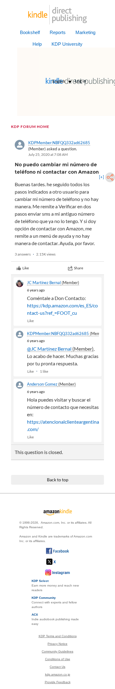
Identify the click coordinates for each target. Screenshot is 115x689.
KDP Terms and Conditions (58, 636)
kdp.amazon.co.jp (57, 674)
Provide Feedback (58, 682)
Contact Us (57, 666)
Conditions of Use (57, 659)
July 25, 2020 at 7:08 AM (48, 154)
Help (37, 44)
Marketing (85, 32)
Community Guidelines (57, 651)
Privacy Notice (57, 643)
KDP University (67, 44)
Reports (58, 32)
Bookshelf (30, 32)
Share (78, 268)
